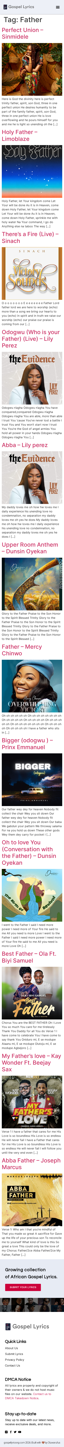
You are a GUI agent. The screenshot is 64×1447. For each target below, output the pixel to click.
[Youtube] (19, 1432)
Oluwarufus (54, 1442)
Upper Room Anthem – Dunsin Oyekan (30, 548)
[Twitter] (15, 1432)
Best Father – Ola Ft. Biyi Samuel (29, 957)
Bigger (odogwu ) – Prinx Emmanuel (27, 743)
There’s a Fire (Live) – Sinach (30, 237)
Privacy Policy (14, 1359)
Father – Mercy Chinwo (22, 650)
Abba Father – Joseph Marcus (31, 1164)
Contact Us (12, 1365)
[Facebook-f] (10, 1432)
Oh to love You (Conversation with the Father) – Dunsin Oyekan (29, 852)
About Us (11, 1348)
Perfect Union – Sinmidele (22, 33)
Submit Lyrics (14, 1354)
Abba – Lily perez (25, 445)
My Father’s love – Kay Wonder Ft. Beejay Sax (31, 1062)
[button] (58, 7)
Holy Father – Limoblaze (19, 135)
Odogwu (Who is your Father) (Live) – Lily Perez (31, 339)
